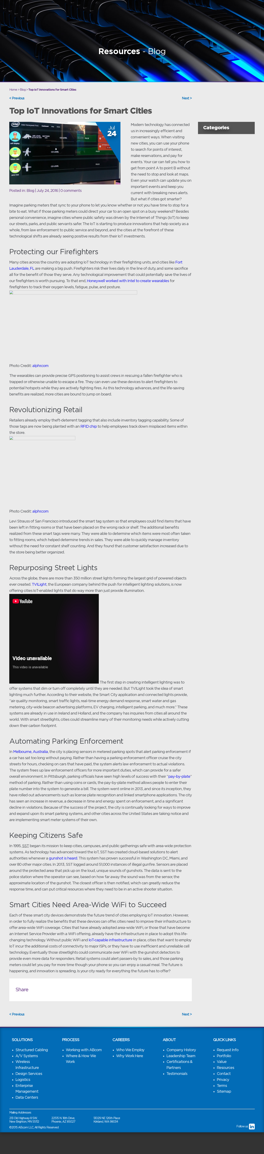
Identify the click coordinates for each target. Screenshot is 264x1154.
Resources (225, 1068)
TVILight (39, 584)
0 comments (70, 191)
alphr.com (40, 366)
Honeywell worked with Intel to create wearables (128, 281)
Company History (181, 1050)
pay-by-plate (179, 777)
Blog (30, 191)
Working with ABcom (84, 1050)
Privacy (223, 1080)
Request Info (227, 1050)
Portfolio (224, 1056)
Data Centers (26, 1097)
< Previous (16, 98)
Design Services (28, 1074)
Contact (224, 1074)
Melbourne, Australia (30, 752)
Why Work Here (129, 1056)
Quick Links (224, 1040)
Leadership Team (180, 1056)
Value (221, 1062)
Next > (187, 98)
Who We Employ (130, 1050)
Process (70, 1040)
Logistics (22, 1080)
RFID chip (88, 427)
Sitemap (224, 1091)
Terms (222, 1086)
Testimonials (176, 1074)
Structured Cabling (31, 1050)
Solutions (22, 1040)
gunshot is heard (63, 858)
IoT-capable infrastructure (110, 940)
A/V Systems (26, 1056)
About (169, 1040)
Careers (121, 1040)
